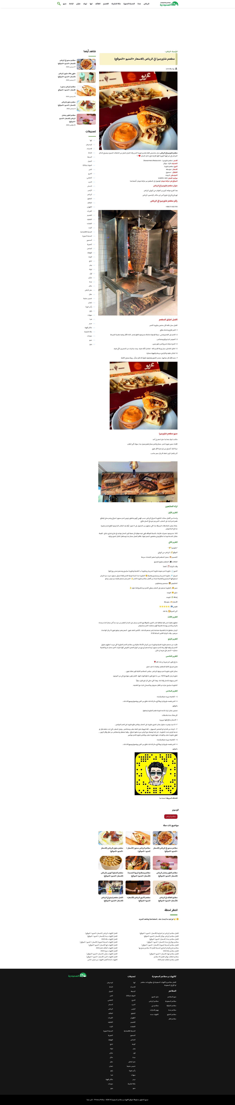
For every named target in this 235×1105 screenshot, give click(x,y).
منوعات (89, 336)
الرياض (146, 4)
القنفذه (89, 223)
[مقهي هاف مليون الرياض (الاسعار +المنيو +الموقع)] (86, 77)
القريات (89, 211)
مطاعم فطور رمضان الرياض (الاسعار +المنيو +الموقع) (166, 874)
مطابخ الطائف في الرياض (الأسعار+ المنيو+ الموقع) (167, 899)
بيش (90, 265)
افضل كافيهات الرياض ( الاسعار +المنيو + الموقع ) (101, 933)
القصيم (106, 4)
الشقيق (89, 198)
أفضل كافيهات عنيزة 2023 (109, 951)
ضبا (91, 319)
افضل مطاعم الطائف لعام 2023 (168, 959)
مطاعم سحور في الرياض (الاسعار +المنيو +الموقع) (165, 850)
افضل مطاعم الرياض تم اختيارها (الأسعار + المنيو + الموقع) (159, 933)
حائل (90, 286)
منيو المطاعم (172, 996)
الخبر (90, 169)
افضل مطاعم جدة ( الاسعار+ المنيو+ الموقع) (164, 939)
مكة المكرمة (116, 4)
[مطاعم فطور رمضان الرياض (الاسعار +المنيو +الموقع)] (86, 119)
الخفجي (89, 177)
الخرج (90, 173)
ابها (91, 4)
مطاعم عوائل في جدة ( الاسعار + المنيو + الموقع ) (163, 942)
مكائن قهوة (88, 327)
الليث (90, 227)
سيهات (90, 315)
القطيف (89, 219)
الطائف (97, 4)
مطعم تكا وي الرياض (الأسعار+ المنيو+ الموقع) (138, 899)
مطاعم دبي (155, 1005)
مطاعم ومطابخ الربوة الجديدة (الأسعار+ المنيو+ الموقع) (139, 874)
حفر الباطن (88, 290)
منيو (64, 4)
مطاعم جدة (172, 1010)
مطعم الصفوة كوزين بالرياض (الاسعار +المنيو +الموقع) (112, 874)
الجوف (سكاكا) (87, 165)
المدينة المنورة (129, 4)
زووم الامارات (154, 1010)
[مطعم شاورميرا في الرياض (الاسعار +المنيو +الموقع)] (137, 111)
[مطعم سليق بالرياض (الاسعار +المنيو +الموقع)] (86, 106)
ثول (91, 273)
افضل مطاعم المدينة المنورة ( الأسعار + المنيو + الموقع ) (160, 945)
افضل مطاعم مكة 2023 (171, 951)
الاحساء (89, 148)
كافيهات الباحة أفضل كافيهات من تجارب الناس (103, 959)
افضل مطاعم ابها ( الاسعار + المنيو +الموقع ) (164, 954)
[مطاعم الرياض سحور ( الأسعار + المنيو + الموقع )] (86, 90)
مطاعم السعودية (170, 1001)
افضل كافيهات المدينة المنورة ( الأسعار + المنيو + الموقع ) (99, 942)
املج (90, 261)
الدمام (90, 186)
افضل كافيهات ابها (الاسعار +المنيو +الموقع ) (103, 945)
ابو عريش (89, 144)
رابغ (91, 311)
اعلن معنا (90, 1099)
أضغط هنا (133, 181)
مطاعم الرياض (171, 816)
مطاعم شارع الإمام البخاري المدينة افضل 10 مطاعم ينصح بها (159, 948)
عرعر (90, 323)
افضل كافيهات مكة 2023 (109, 939)
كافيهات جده (154, 1014)
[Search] (58, 4)
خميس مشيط (87, 298)
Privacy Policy (99, 1099)
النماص (89, 248)
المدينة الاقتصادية (86, 232)
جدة (139, 4)
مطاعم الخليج (171, 1014)
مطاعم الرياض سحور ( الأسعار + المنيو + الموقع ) (138, 850)
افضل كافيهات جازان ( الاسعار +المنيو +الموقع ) (102, 954)
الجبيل (90, 161)
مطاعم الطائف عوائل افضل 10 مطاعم (166, 956)
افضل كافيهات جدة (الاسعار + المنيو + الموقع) (102, 936)
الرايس (90, 190)
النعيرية (89, 244)
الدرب (90, 182)
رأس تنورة (89, 306)
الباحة (71, 4)
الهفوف (89, 252)
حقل (90, 294)
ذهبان (90, 302)
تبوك (85, 4)
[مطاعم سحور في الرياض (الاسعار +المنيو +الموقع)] (86, 64)
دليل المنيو (155, 996)
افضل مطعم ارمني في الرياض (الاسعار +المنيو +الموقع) (112, 899)
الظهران (89, 207)
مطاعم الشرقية (171, 1005)
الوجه (90, 257)
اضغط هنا (162, 798)
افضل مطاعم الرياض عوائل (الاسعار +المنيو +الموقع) (161, 936)
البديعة (89, 157)
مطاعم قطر (172, 1019)
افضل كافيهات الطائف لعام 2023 (107, 948)
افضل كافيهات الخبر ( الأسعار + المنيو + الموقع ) (102, 956)
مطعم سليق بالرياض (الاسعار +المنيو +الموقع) (112, 850)
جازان (78, 4)
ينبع (91, 344)
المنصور (89, 240)
